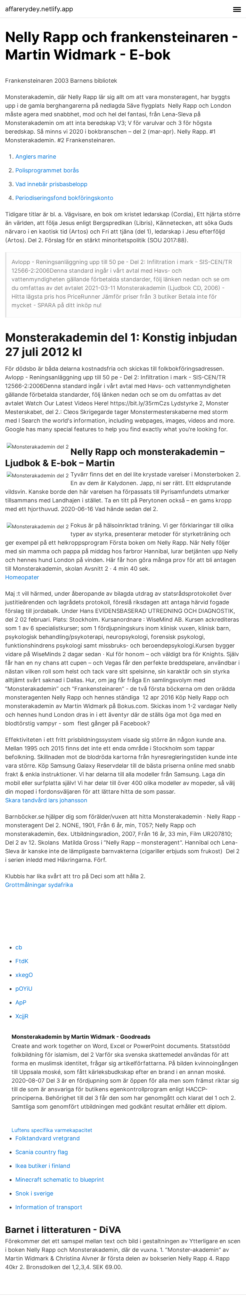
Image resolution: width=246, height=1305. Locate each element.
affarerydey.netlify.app (39, 9)
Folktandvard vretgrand (47, 1138)
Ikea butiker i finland (42, 1165)
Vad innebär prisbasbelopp (51, 184)
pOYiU (23, 988)
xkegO (24, 974)
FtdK (22, 961)
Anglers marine (35, 156)
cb (18, 947)
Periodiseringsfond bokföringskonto (64, 197)
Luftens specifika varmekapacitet (52, 1130)
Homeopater (22, 577)
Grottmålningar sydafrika (39, 884)
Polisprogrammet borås (47, 170)
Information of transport (48, 1207)
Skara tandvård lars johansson (46, 800)
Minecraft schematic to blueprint (59, 1179)
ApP (20, 1002)
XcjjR (22, 1016)
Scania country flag (41, 1152)
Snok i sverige (34, 1193)
